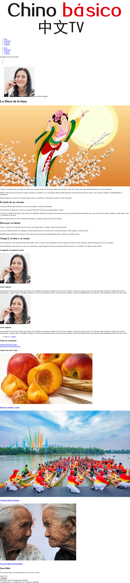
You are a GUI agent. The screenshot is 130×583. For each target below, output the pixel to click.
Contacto (7, 44)
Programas (7, 41)
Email (2, 576)
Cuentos (13, 337)
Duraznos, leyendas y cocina (9, 407)
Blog (5, 39)
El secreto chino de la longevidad (11, 564)
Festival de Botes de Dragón (9, 500)
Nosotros (7, 43)
